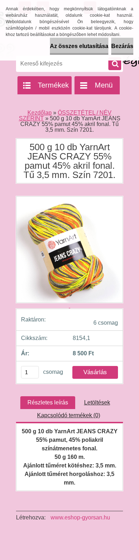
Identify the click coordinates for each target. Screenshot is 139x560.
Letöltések (97, 402)
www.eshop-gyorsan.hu (80, 517)
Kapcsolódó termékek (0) (68, 415)
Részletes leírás (47, 402)
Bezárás (122, 46)
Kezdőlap (39, 113)
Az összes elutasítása (79, 46)
